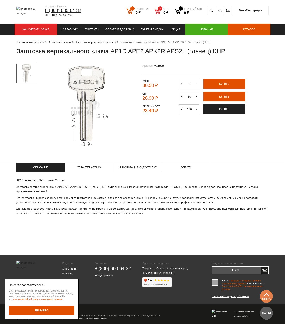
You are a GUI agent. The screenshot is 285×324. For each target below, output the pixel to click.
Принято (41, 310)
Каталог (249, 29)
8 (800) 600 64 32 (63, 10)
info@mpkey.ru (228, 10)
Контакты (91, 29)
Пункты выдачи (152, 29)
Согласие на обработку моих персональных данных (241, 282)
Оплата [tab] (186, 167)
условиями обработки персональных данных (37, 299)
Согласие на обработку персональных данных (85, 318)
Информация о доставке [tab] (138, 167)
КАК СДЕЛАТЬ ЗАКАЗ (35, 29)
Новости (67, 273)
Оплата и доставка (119, 29)
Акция (175, 29)
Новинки (206, 29)
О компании (69, 268)
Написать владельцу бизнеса (230, 296)
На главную (69, 29)
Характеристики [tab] (89, 167)
